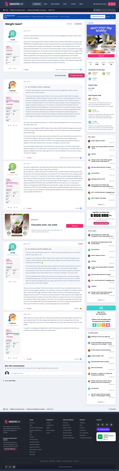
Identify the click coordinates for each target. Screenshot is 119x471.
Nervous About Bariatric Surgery (101, 167)
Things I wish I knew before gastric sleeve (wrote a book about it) (101, 160)
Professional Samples (86, 438)
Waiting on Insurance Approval (100, 336)
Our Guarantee (84, 433)
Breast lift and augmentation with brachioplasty (101, 242)
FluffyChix (58, 69)
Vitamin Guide (33, 439)
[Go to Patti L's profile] (89, 179)
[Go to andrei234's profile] (89, 343)
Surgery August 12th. (97, 356)
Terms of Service (44, 461)
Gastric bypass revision (98, 140)
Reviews (32, 437)
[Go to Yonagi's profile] (89, 374)
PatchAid (65, 422)
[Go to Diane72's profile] (89, 287)
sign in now (41, 368)
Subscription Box (34, 442)
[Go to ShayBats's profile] (89, 362)
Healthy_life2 (63, 69)
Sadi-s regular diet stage (98, 198)
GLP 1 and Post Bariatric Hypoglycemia (102, 192)
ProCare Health (67, 430)
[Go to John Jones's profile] (89, 381)
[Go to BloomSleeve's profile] (89, 160)
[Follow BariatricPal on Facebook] (98, 424)
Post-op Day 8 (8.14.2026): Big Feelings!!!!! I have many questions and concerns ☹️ (102, 186)
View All (100, 204)
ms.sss (66, 157)
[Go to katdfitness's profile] (89, 193)
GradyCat (62, 157)
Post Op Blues (95, 173)
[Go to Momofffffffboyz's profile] (89, 350)
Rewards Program (35, 444)
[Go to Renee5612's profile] (89, 185)
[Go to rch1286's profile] (12, 34)
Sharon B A (70, 157)
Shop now (74, 226)
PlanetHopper (70, 69)
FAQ (31, 434)
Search (48, 433)
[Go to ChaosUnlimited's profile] (89, 242)
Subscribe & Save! (34, 447)
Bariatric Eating (67, 433)
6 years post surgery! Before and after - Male (102, 147)
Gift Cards (32, 452)
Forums (48, 422)
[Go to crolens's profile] (89, 168)
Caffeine (93, 286)
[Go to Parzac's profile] (89, 368)
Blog (31, 425)
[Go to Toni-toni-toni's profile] (89, 173)
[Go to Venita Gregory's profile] (89, 389)
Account (82, 427)
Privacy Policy (52, 461)
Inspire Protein (67, 427)
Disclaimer (58, 461)
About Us (32, 422)
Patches (93, 154)
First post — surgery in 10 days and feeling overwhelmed (101, 374)
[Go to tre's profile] (89, 198)
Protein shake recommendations (101, 350)
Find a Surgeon (50, 430)
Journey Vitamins (67, 435)
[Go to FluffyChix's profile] (12, 85)
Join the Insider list (10, 449)
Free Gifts (32, 454)
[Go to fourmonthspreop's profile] (89, 394)
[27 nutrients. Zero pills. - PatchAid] (101, 39)
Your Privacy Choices (67, 461)
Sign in (108, 16)
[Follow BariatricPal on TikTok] (111, 424)
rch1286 (12, 40)
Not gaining (94, 388)
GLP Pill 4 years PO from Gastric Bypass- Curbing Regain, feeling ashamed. (100, 395)
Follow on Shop (104, 429)
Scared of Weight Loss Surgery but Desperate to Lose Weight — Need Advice (101, 344)
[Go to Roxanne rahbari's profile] (89, 154)
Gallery (48, 427)
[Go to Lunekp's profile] (89, 147)
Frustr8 (12, 172)
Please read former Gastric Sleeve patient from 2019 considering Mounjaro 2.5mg (101, 382)
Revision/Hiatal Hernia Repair (100, 361)
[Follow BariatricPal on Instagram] (102, 424)
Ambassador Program (36, 449)
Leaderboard (49, 425)
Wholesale (82, 435)
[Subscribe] (108, 316)
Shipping (82, 422)
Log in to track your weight (101, 223)
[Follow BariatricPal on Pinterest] (107, 424)
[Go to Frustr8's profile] (12, 166)
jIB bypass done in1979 (98, 179)
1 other (77, 69)
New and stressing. (97, 367)
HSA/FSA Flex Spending (36, 427)
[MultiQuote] (24, 158)
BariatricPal (66, 425)
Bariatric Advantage (68, 438)
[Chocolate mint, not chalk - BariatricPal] (17, 226)
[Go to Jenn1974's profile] (89, 141)
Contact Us (83, 430)
